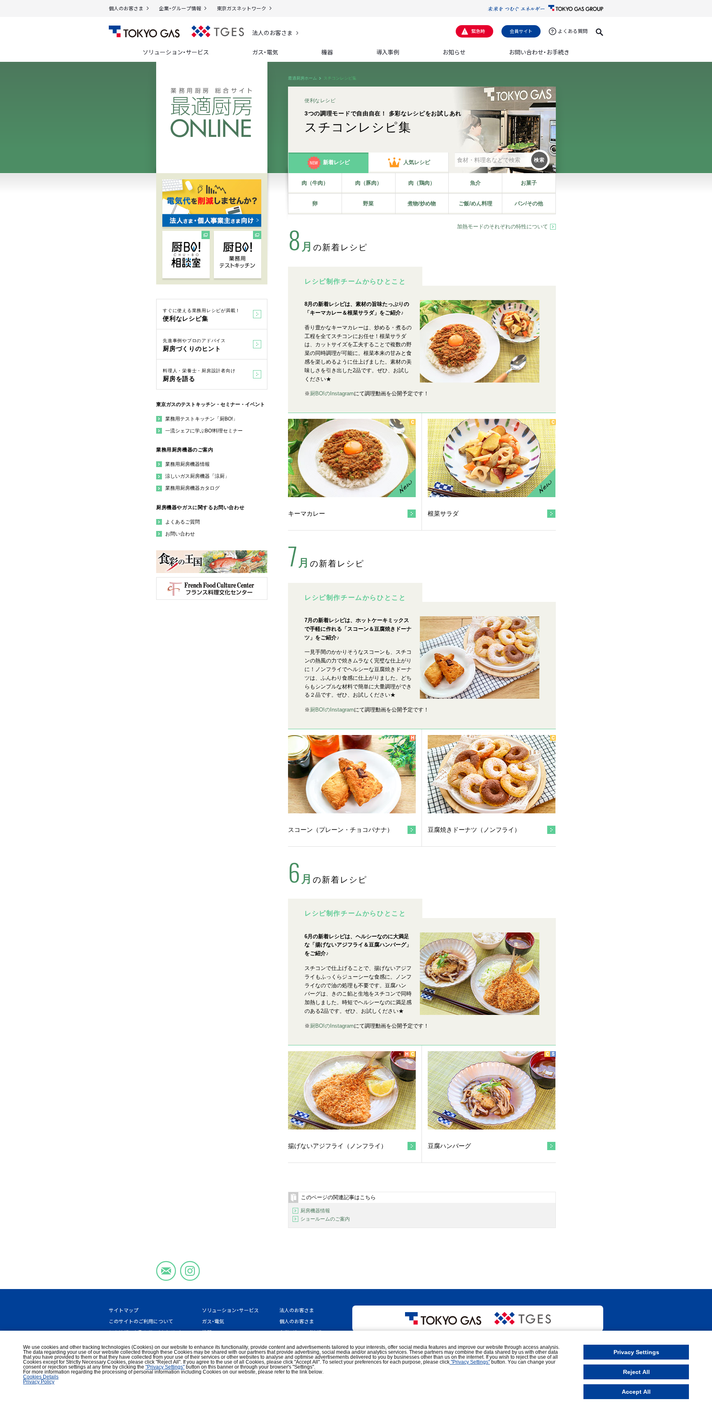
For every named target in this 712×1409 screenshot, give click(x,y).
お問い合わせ (180, 534)
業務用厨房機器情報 (187, 464)
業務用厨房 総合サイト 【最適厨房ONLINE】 (211, 113)
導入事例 (387, 52)
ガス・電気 (213, 1320)
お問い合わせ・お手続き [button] (539, 52)
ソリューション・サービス (230, 1309)
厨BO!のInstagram (332, 393)
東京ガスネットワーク (241, 8)
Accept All (636, 1391)
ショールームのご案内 (325, 1219)
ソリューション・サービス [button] (176, 52)
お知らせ (454, 52)
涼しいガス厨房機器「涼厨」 (197, 476)
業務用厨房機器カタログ (192, 488)
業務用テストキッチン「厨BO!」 (201, 419)
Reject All (636, 1372)
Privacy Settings (636, 1352)
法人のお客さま (272, 32)
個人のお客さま (126, 8)
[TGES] (218, 32)
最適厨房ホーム (302, 78)
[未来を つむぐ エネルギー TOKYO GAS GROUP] (545, 8)
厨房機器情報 (315, 1211)
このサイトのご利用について (141, 1320)
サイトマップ (123, 1309)
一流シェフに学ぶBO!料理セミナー (204, 431)
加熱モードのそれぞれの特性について (502, 226)
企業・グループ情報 (180, 8)
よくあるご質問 (182, 522)
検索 (539, 160)
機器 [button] (327, 52)
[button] (599, 31)
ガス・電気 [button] (265, 52)
